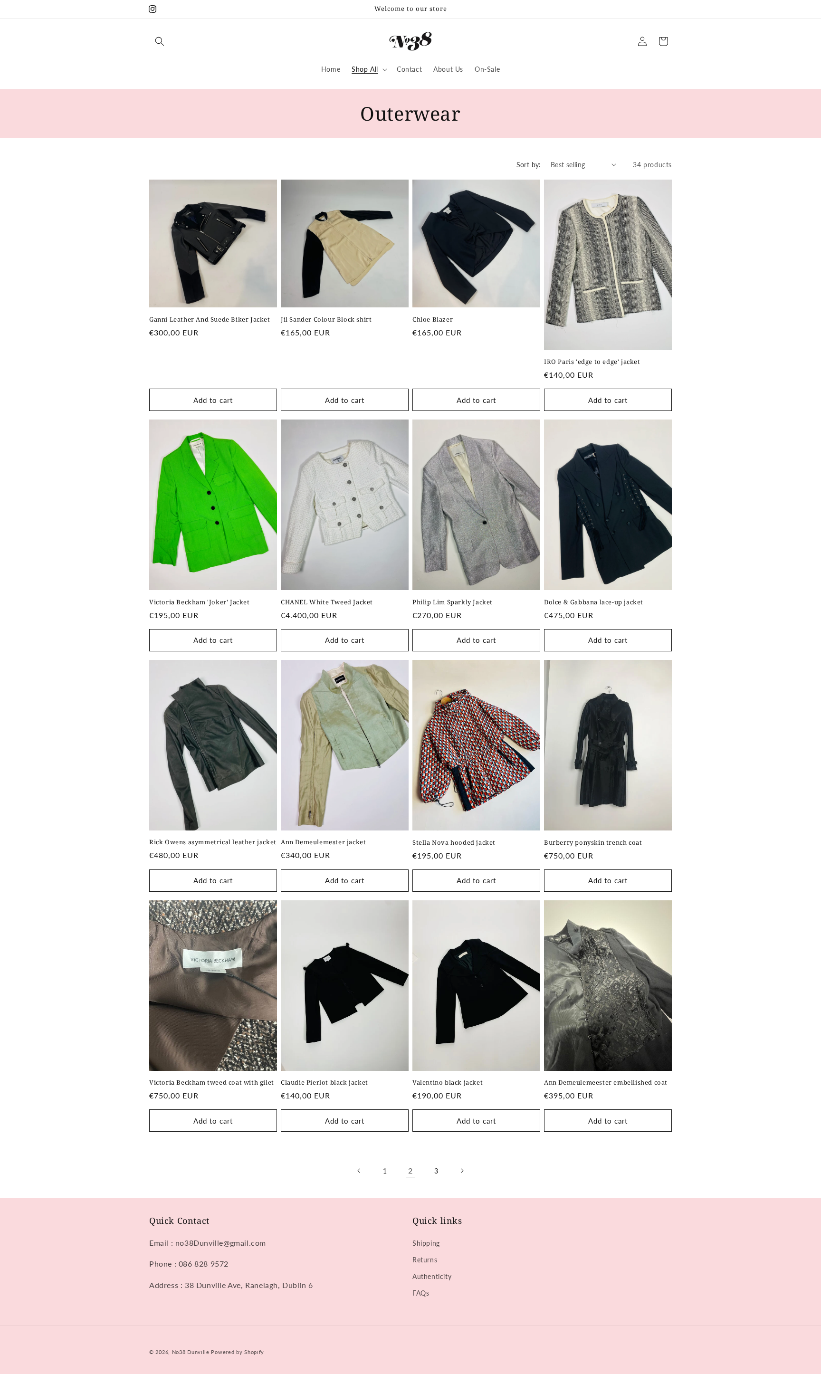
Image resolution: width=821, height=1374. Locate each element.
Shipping (426, 1243)
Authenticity (431, 1276)
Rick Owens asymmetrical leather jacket (213, 842)
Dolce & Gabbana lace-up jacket (593, 602)
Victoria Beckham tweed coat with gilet (211, 1082)
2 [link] (410, 1170)
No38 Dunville (191, 1352)
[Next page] (461, 1170)
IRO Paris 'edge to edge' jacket (592, 362)
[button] (159, 41)
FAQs (420, 1293)
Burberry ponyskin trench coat (593, 843)
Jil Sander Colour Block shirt (326, 319)
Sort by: (528, 165)
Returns (424, 1260)
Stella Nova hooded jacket (454, 843)
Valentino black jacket (447, 1082)
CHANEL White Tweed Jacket (327, 602)
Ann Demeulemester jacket (323, 842)
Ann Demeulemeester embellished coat (606, 1082)
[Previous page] (359, 1170)
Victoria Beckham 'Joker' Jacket (199, 602)
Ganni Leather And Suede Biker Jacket (209, 319)
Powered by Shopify (237, 1352)
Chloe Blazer (432, 319)
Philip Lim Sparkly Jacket (452, 602)
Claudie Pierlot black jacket (324, 1082)
